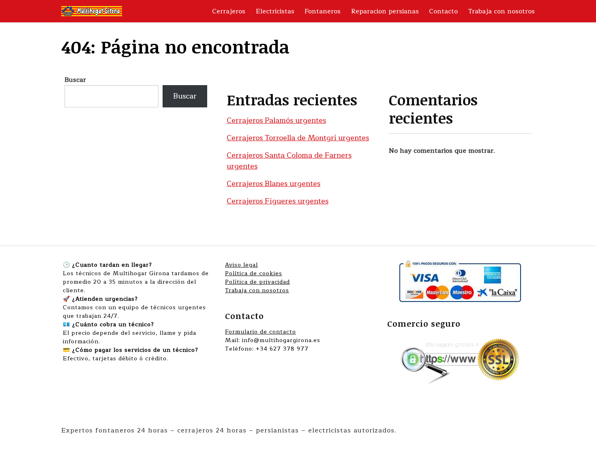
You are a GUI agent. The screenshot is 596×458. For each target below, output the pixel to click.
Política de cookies (253, 273)
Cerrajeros (228, 11)
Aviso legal (241, 265)
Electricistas (275, 11)
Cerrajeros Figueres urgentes (277, 201)
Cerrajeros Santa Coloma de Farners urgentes (289, 160)
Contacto (443, 11)
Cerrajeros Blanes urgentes (273, 184)
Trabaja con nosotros (501, 11)
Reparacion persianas (385, 11)
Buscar (75, 80)
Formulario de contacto (260, 331)
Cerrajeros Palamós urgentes (276, 120)
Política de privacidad (257, 282)
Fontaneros (322, 11)
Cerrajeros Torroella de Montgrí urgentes (298, 138)
